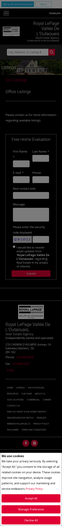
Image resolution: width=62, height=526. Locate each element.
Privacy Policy (34, 489)
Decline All (31, 520)
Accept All (31, 498)
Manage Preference (31, 509)
